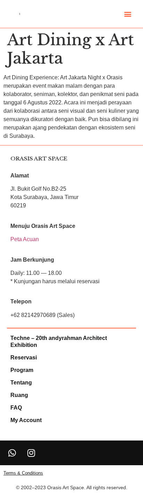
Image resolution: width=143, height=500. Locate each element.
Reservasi (23, 357)
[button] (127, 14)
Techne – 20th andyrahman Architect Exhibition (58, 341)
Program (21, 370)
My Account (26, 420)
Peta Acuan (24, 239)
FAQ (16, 408)
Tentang (21, 383)
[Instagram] (31, 452)
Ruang (19, 395)
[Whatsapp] (12, 452)
